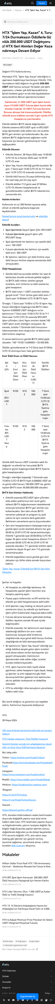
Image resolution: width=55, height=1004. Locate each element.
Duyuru (18, 10)
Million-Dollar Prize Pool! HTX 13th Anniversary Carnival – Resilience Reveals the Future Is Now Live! (26, 865)
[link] (7, 65)
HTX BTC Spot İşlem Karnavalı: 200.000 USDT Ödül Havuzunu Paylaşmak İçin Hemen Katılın (25, 879)
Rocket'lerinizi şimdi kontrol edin (18, 216)
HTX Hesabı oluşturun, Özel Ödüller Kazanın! (25, 739)
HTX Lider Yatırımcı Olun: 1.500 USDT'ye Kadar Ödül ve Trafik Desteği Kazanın (26, 893)
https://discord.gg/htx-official (17, 810)
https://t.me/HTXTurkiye (14, 794)
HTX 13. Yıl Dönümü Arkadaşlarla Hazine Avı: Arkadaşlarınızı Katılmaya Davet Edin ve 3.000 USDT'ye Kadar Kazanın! (25, 907)
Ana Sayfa (7, 10)
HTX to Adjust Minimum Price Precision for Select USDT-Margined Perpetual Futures (27, 921)
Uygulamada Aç (27, 996)
